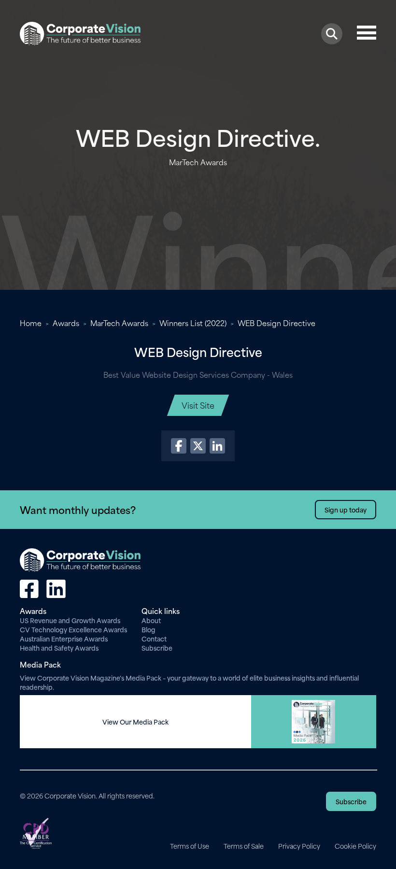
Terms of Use (189, 846)
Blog (148, 629)
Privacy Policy (299, 846)
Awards (66, 322)
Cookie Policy (355, 846)
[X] (198, 446)
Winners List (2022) (192, 322)
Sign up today (346, 509)
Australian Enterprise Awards (64, 638)
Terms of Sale (244, 846)
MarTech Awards (119, 322)
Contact (154, 638)
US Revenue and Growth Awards (70, 620)
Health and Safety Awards (59, 647)
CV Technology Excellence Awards (73, 629)
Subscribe (156, 647)
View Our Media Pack (135, 722)
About (151, 620)
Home (31, 322)
